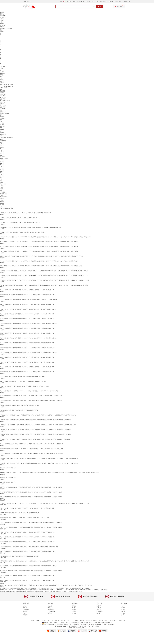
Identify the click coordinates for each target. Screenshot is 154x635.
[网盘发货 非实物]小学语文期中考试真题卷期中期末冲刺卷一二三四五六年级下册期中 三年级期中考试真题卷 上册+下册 (28, 352)
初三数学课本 (56, 585)
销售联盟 (82, 620)
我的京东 (81, 1)
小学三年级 (2, 94)
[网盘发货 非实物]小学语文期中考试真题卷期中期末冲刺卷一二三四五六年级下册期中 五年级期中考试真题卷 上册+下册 (28, 294)
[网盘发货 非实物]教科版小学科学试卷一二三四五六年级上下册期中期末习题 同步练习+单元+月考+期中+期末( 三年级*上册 (29, 391)
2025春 (2, 172)
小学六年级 (2, 102)
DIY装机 (123, 607)
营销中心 (63, 620)
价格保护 (99, 607)
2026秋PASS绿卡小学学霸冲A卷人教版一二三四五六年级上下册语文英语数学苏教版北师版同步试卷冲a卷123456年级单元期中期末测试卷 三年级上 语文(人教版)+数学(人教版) (42, 256)
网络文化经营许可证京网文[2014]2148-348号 (83, 624)
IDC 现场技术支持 (61, 590)
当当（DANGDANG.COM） (6, 84)
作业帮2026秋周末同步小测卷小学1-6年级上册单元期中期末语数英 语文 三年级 (19, 410)
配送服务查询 (51, 609)
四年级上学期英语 (47, 585)
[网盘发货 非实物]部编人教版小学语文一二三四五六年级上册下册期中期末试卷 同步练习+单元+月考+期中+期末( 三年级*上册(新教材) (31, 448)
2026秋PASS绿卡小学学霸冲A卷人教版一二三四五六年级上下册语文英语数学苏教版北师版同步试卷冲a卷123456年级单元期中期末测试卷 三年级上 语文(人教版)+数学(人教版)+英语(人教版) (45, 237)
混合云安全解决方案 (5, 590)
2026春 (2, 176)
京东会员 (89, 1)
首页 (1, 28)
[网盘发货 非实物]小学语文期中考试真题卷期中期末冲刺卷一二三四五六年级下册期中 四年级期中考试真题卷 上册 (27, 304)
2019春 (2, 160)
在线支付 (74, 607)
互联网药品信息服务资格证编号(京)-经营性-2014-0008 (84, 622)
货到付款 (74, 606)
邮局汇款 (74, 611)
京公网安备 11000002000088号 (52, 622)
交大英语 (10, 585)
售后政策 (99, 606)
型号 (51, 590)
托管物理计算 (88, 590)
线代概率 (30, 585)
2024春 (2, 169)
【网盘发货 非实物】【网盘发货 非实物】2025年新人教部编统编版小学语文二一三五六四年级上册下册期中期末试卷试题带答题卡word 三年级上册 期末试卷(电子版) (39, 458)
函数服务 (68, 590)
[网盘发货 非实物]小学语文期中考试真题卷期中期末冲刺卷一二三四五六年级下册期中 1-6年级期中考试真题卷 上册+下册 (28, 299)
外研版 (1, 188)
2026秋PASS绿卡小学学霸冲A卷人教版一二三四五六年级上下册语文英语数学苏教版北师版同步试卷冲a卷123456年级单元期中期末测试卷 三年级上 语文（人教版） (39, 241)
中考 (1, 115)
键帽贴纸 (2, 23)
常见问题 (25, 611)
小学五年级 (2, 108)
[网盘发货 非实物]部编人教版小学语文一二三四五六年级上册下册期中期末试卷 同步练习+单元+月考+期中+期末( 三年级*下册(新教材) (31, 444)
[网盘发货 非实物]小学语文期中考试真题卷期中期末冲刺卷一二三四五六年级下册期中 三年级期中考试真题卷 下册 (27, 342)
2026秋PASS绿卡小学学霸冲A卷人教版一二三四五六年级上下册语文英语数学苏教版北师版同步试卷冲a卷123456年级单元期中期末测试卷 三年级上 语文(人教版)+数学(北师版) (42, 265)
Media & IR (122, 620)
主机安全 (24, 591)
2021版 (2, 147)
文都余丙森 (23, 585)
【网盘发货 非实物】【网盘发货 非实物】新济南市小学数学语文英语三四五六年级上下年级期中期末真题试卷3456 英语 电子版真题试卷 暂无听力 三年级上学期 (38, 415)
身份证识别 (46, 590)
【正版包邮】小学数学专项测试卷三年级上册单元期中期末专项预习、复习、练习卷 (20, 222)
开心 (1, 76)
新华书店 (2, 71)
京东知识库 (2, 14)
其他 (1, 190)
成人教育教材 (3, 140)
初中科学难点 (3, 585)
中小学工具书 (3, 97)
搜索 (99, 6)
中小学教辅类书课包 (5, 100)
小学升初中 (2, 118)
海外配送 (50, 613)
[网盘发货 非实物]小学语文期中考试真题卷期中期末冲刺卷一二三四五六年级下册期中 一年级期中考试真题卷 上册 (27, 290)
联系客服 (25, 615)
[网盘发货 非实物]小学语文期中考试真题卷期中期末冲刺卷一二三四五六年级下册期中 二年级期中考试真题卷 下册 (27, 314)
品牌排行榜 (2, 15)
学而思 (1, 75)
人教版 (1, 182)
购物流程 (25, 606)
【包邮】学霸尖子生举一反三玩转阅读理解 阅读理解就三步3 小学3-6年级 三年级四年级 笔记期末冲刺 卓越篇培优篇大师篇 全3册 (30, 227)
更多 (1, 89)
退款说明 (99, 609)
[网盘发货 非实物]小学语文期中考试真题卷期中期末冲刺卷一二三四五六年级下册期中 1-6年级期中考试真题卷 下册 (27, 318)
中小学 (1, 139)
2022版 (2, 148)
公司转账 (74, 613)
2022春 (2, 164)
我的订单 (75, 1)
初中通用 (2, 103)
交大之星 (2, 203)
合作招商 (50, 620)
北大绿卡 (2, 195)
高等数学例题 (64, 585)
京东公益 (107, 620)
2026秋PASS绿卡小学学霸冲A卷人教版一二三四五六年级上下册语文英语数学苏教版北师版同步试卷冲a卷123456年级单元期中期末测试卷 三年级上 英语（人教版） (39, 261)
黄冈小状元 (2, 192)
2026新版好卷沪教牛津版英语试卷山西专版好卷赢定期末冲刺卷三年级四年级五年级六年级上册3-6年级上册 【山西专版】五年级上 (31, 496)
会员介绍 (25, 607)
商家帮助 (57, 620)
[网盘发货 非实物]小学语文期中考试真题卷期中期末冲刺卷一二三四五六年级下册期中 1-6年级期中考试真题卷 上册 (27, 347)
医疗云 (99, 590)
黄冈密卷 (2, 201)
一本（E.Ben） (3, 67)
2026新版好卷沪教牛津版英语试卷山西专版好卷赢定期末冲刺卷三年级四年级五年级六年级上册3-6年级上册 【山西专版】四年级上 (31, 487)
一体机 (1, 18)
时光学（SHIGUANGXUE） (6, 86)
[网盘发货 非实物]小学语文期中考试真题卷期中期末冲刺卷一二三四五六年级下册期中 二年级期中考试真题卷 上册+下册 (28, 309)
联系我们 (38, 620)
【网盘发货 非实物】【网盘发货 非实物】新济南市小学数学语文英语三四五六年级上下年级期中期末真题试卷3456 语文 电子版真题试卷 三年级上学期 (35, 419)
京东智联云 (94, 590)
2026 (1, 155)
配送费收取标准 (51, 611)
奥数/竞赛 (2, 126)
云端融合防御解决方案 (76, 591)
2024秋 (2, 171)
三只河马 (2, 83)
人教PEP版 (2, 184)
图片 (11, 590)
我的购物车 (119, 6)
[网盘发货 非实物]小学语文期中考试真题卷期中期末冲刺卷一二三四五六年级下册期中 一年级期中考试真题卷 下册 (27, 367)
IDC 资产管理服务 (39, 590)
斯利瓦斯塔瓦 (88, 585)
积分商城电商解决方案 (29, 590)
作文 (1, 121)
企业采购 (95, 1)
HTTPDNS (82, 590)
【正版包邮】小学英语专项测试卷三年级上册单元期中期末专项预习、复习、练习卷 (20, 217)
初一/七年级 (3, 105)
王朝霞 (1, 79)
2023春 (2, 168)
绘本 (1, 136)
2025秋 (2, 174)
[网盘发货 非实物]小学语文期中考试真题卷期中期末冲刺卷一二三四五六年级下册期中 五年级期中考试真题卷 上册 (27, 362)
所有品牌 (2, 31)
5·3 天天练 (2, 73)
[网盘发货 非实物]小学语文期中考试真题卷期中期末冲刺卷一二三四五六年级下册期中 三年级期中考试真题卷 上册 (27, 371)
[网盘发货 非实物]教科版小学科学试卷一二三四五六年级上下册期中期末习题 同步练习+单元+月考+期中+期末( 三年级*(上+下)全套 (31, 400)
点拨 (1, 206)
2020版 (2, 145)
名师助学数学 (16, 585)
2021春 (2, 161)
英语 (1, 180)
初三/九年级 (3, 111)
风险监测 (95, 620)
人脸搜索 (105, 590)
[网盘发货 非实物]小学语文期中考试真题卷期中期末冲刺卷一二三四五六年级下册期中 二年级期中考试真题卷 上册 (27, 328)
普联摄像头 (2, 17)
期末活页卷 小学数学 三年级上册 (8, 468)
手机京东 (103, 1)
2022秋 (2, 166)
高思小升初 (81, 585)
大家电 (24, 613)
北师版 (1, 185)
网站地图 (64, 591)
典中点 (1, 200)
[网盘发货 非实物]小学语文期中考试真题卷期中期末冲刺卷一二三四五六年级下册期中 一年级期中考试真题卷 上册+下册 (28, 338)
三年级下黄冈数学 (73, 585)
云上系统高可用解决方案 (18, 590)
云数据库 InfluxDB (49, 591)
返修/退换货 (99, 611)
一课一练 (2, 198)
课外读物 (2, 123)
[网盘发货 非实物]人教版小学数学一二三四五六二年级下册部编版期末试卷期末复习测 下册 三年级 (23, 376)
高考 (1, 119)
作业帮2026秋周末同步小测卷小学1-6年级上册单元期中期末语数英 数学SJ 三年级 (19, 405)
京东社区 (88, 620)
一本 (1, 78)
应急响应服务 (9, 591)
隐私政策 (101, 620)
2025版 (2, 153)
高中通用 (2, 116)
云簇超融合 (29, 591)
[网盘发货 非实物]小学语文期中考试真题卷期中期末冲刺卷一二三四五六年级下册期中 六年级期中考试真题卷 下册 (27, 357)
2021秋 (2, 163)
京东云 (83, 627)
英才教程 (2, 205)
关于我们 (31, 620)
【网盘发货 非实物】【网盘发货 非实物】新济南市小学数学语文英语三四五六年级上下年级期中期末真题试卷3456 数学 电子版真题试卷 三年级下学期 (35, 434)
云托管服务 (2, 591)
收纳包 (1, 20)
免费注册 (69, 1)
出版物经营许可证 (66, 624)
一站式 (60, 591)
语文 (1, 177)
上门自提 (50, 606)
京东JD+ (123, 615)
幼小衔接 (2, 124)
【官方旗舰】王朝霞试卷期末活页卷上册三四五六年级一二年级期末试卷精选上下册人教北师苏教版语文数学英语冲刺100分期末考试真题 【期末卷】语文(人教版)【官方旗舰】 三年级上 (44, 285)
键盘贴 (1, 22)
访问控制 (56, 591)
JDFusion (54, 590)
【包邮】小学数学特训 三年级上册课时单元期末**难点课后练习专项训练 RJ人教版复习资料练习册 (23, 232)
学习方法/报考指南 (4, 113)
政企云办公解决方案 (17, 591)
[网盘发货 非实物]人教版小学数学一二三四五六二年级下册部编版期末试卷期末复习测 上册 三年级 (23, 381)
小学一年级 (2, 95)
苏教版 (1, 187)
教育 (1, 131)
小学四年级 (2, 107)
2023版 (2, 150)
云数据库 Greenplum (40, 591)
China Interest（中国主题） (6, 137)
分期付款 (74, 609)
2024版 (2, 152)
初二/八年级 (3, 110)
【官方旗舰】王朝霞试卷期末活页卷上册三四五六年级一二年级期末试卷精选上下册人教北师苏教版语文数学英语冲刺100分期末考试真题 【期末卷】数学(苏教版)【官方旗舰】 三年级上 (44, 275)
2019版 (2, 144)
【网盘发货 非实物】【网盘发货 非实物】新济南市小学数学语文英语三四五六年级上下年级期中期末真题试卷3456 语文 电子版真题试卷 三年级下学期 (35, 429)
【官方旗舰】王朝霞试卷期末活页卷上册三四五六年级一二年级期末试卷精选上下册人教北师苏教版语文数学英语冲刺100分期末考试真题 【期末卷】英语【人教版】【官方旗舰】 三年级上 (44, 280)
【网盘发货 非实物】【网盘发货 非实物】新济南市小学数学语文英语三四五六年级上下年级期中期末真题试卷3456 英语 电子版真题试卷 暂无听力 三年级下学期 (38, 424)
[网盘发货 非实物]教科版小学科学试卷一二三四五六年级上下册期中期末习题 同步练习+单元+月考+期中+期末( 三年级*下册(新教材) (31, 395)
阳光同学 (2, 70)
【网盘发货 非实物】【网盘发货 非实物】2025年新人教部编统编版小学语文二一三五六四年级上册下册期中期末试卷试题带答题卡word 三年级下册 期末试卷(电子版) (39, 463)
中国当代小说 (3, 134)
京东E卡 (123, 611)
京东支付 (78, 627)
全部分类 (2, 12)
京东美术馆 (2, 25)
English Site (114, 620)
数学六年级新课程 (37, 585)
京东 (35, 7)
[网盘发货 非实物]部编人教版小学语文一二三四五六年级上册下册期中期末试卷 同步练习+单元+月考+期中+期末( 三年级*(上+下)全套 (31, 453)
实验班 (1, 81)
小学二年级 (2, 99)
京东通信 (123, 613)
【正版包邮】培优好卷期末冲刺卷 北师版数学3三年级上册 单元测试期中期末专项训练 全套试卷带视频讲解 (25, 213)
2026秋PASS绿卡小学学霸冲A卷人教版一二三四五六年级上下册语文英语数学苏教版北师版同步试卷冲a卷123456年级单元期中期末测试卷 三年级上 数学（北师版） (39, 251)
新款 (33, 591)
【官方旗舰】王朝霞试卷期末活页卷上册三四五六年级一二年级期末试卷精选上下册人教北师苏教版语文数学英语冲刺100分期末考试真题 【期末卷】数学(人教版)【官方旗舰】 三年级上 (44, 270)
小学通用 (2, 92)
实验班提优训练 (3, 196)
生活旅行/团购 (26, 609)
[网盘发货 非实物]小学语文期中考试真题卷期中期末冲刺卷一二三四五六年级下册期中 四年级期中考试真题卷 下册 (27, 333)
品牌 (102, 590)
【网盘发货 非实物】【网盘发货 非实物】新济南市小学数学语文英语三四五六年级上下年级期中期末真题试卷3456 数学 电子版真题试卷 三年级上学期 (35, 439)
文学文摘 (2, 132)
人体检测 (68, 591)
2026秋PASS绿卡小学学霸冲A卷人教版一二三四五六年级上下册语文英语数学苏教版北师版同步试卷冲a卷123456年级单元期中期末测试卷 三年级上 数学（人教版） (39, 246)
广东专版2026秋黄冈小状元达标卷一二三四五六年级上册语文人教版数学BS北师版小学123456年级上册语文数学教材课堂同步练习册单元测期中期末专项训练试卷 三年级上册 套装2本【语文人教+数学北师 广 (49, 472)
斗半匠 (1, 68)
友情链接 (76, 620)
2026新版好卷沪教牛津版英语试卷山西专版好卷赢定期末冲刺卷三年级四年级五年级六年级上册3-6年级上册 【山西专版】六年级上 (31, 492)
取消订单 (99, 613)
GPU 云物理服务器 (74, 590)
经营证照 (97, 626)
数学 (4, 28)
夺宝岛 (122, 606)
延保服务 (123, 609)
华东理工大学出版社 (5, 87)
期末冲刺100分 (3, 193)
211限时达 (50, 607)
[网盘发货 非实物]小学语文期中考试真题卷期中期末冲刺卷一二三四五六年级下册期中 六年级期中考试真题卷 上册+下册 (28, 323)
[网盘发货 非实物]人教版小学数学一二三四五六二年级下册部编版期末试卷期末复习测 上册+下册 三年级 (24, 386)
